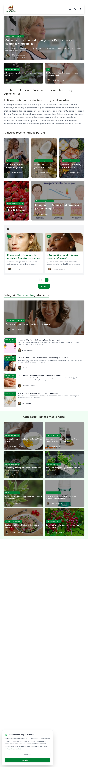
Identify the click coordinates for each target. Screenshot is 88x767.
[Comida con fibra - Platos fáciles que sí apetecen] (23, 522)
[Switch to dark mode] (80, 9)
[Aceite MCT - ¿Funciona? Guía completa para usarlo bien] (44, 158)
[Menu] (70, 8)
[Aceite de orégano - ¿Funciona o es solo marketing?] (64, 464)
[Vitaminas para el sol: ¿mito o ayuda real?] (44, 317)
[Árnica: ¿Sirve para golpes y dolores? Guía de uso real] (23, 436)
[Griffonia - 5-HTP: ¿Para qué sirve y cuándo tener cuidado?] (64, 493)
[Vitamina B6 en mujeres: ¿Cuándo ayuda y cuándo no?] (16, 158)
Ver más (44, 286)
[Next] (46, 280)
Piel (48, 69)
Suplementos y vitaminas (14, 36)
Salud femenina (12, 161)
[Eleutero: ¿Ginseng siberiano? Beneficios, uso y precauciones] (23, 464)
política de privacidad (13, 749)
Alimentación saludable (71, 161)
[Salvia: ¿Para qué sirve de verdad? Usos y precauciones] (23, 493)
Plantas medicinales (12, 69)
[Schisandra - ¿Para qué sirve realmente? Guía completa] (64, 522)
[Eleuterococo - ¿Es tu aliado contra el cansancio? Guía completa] (64, 436)
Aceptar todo (27, 760)
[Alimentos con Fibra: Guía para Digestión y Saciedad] (16, 200)
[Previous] (41, 280)
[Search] (75, 9)
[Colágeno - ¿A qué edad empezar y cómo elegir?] (57, 200)
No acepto (28, 754)
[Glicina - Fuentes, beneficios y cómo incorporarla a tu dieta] (72, 158)
